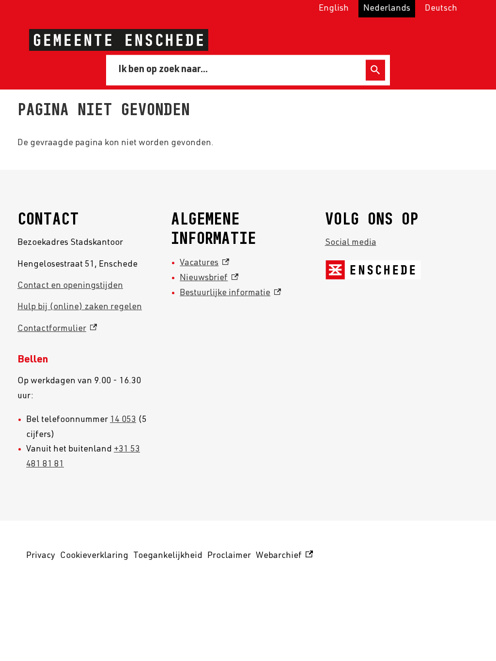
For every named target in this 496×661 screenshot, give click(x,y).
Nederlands (386, 8)
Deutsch (441, 8)
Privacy (40, 556)
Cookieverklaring (94, 556)
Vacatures (204, 263)
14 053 (123, 420)
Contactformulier (57, 329)
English (334, 8)
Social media (350, 243)
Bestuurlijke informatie (230, 293)
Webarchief (283, 558)
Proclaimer (229, 556)
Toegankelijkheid (167, 556)
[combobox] (237, 70)
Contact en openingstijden (70, 286)
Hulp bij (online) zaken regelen (79, 307)
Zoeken (375, 70)
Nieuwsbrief (209, 278)
